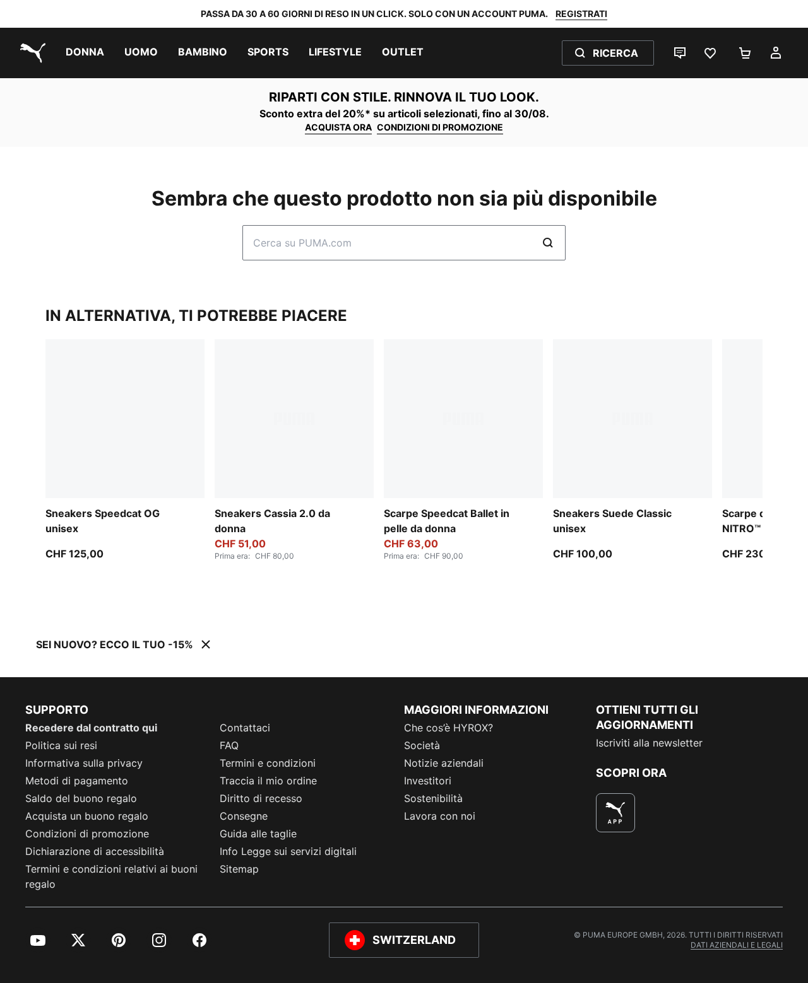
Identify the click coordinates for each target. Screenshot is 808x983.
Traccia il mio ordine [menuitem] (268, 780)
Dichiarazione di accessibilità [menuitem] (94, 851)
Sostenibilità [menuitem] (433, 798)
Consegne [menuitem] (244, 816)
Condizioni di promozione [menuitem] (87, 833)
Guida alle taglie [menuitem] (258, 833)
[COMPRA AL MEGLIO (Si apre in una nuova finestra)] (615, 812)
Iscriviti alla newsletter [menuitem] (649, 742)
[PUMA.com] (30, 53)
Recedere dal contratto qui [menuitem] (91, 727)
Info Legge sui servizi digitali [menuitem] (288, 851)
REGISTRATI (581, 13)
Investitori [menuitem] (427, 780)
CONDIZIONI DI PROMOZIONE (440, 127)
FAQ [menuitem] (229, 745)
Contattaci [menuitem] (245, 727)
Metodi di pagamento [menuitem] (76, 780)
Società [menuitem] (422, 745)
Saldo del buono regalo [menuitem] (81, 798)
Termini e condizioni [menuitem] (268, 763)
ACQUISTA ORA (338, 127)
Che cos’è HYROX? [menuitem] (448, 727)
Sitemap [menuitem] (239, 869)
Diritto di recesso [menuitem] (261, 798)
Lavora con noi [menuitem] (439, 816)
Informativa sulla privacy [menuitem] (84, 763)
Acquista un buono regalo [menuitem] (86, 816)
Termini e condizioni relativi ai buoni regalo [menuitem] (111, 876)
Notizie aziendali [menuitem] (444, 763)
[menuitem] (85, 53)
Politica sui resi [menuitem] (61, 745)
